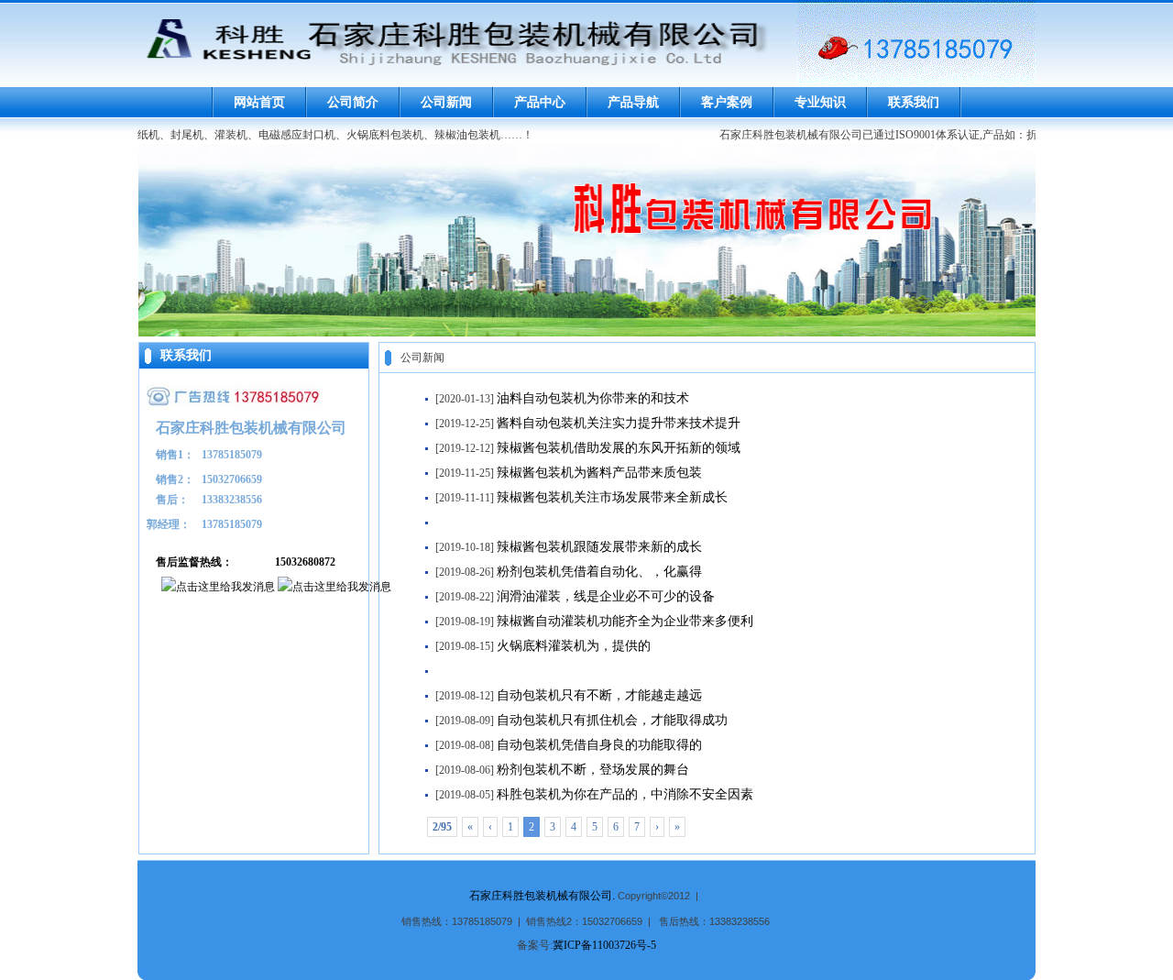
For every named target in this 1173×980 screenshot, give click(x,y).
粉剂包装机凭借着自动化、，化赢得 (599, 571)
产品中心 (539, 102)
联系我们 (913, 102)
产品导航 (633, 102)
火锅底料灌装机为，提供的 (574, 646)
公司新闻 (446, 102)
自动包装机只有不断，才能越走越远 (599, 695)
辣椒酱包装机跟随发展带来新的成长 (599, 547)
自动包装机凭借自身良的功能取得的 (599, 745)
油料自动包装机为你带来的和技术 (593, 398)
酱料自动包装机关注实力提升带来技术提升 (618, 423)
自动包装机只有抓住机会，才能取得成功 (612, 720)
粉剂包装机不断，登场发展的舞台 (593, 769)
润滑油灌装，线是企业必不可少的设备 (606, 596)
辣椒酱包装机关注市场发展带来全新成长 (612, 497)
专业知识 (820, 102)
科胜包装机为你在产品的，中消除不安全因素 (625, 794)
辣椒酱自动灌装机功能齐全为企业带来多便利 (625, 621)
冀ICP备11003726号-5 (604, 945)
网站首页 (259, 102)
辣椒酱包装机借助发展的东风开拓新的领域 (618, 448)
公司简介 (352, 102)
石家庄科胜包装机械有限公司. (542, 895)
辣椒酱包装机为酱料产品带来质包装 (599, 472)
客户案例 (726, 102)
